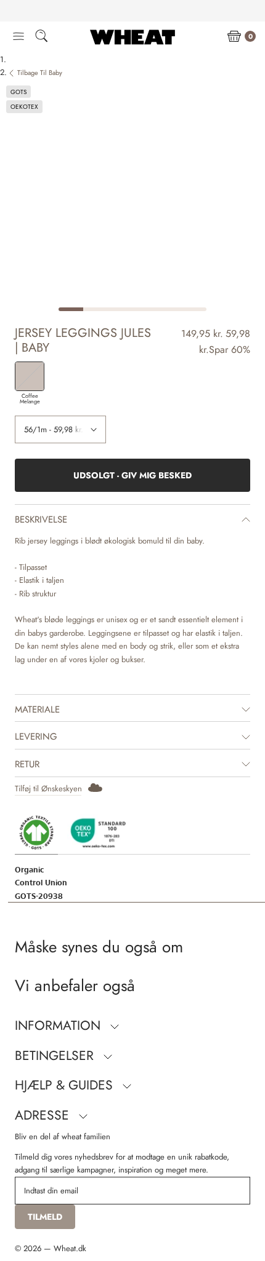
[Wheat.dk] (132, 37)
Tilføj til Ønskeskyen (48, 788)
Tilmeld (45, 1217)
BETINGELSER (56, 1055)
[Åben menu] (18, 37)
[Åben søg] (41, 37)
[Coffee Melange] (29, 376)
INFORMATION (59, 1025)
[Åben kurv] (234, 37)
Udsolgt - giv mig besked (132, 475)
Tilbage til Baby (39, 72)
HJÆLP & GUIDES (65, 1085)
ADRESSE (44, 1115)
